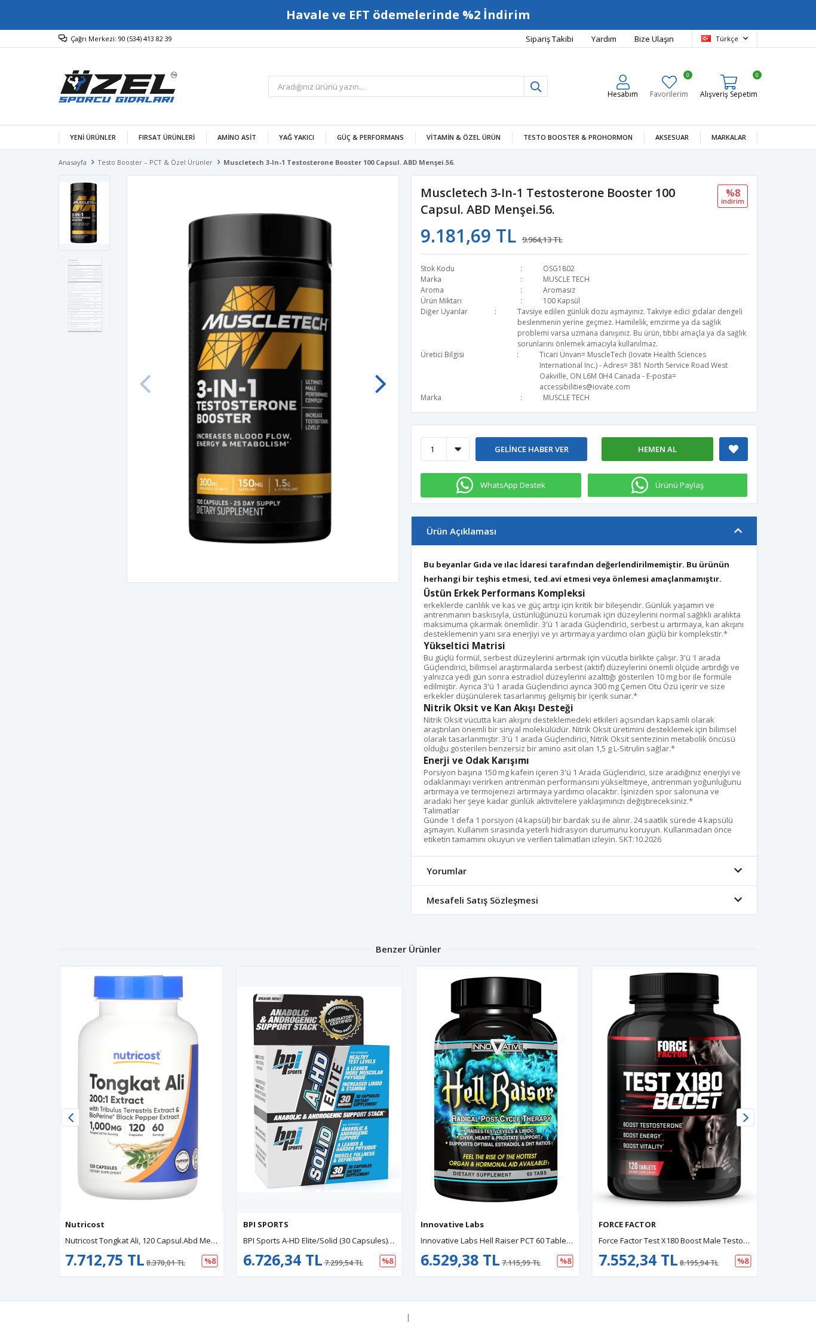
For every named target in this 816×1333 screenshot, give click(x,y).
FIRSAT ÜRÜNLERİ (167, 137)
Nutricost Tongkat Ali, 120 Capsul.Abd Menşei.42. (151, 1240)
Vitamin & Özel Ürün (464, 137)
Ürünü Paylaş (679, 485)
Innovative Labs (452, 1224)
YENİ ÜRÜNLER (93, 137)
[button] (380, 378)
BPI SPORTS (266, 1224)
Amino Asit (236, 137)
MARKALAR (728, 137)
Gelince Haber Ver (532, 449)
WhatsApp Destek (512, 485)
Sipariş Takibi (549, 38)
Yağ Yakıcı (296, 137)
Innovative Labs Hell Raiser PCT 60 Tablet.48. (501, 1240)
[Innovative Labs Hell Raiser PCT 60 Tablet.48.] (497, 1089)
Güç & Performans (370, 137)
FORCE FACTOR (627, 1224)
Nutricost (85, 1224)
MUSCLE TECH (566, 279)
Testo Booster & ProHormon (578, 137)
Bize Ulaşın (654, 38)
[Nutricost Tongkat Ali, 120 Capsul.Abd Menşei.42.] (141, 1089)
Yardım (603, 38)
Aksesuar (672, 137)
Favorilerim (669, 86)
